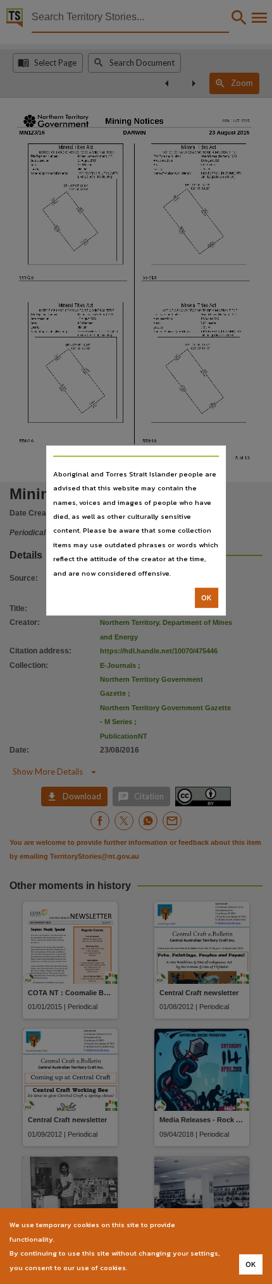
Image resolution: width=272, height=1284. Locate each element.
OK (206, 597)
